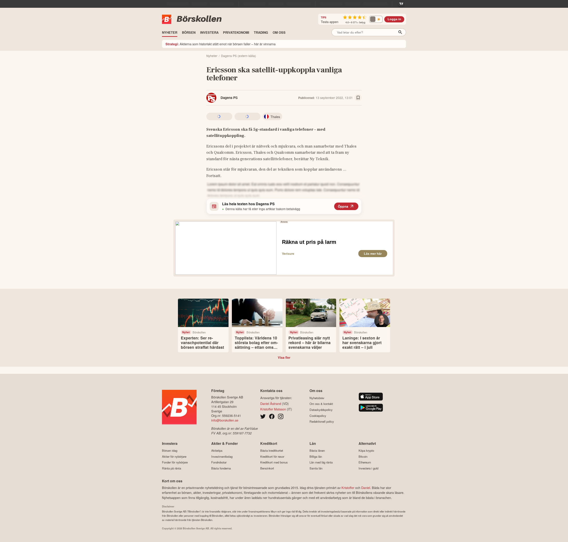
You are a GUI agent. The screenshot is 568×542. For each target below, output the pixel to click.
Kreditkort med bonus (274, 462)
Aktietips (217, 451)
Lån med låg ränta (321, 462)
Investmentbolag (222, 456)
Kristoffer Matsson (273, 409)
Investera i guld (368, 468)
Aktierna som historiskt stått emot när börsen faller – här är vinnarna (221, 43)
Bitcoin (363, 456)
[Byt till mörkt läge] (376, 19)
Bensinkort (267, 468)
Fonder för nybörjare (175, 462)
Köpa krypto (366, 451)
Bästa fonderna (221, 468)
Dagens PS (229, 97)
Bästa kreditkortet (271, 451)
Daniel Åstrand (270, 403)
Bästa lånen (317, 451)
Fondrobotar (219, 462)
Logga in (394, 19)
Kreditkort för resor (272, 456)
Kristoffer (347, 487)
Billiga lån (316, 456)
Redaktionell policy (322, 422)
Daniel (365, 487)
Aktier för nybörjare (174, 456)
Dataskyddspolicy (321, 410)
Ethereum (365, 462)
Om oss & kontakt (321, 404)
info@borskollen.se (224, 420)
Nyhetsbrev (317, 398)
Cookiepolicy (318, 416)
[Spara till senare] (358, 97)
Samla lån (316, 468)
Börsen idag (169, 451)
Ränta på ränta (171, 468)
